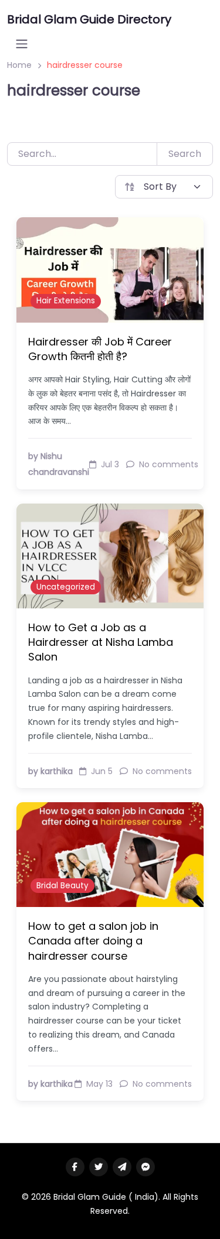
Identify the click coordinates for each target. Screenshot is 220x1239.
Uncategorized (65, 587)
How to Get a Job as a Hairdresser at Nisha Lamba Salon (100, 642)
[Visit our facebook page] (75, 1167)
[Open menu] (21, 44)
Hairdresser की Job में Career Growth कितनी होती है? (100, 349)
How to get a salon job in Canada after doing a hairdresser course (93, 941)
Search (184, 153)
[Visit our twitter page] (98, 1167)
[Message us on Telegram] (122, 1167)
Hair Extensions (65, 300)
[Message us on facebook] (145, 1167)
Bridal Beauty (62, 885)
